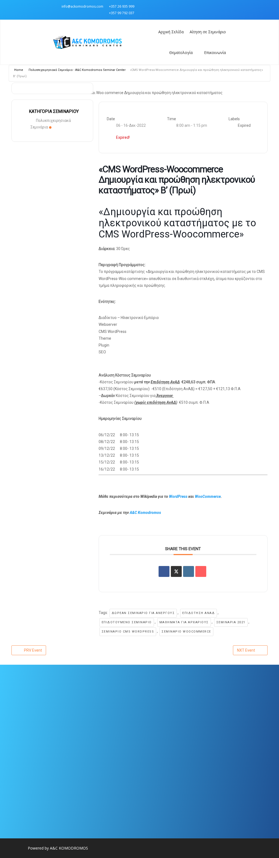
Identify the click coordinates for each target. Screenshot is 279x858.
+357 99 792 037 (121, 13)
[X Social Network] (176, 571)
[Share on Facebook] (164, 571)
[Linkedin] (188, 571)
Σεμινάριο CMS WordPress (128, 631)
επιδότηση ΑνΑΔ (198, 613)
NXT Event (246, 650)
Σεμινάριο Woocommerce (186, 631)
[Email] (200, 571)
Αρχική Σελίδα (171, 31)
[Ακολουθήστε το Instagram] (210, 6)
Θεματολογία (181, 52)
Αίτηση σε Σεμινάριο (208, 31)
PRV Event (33, 650)
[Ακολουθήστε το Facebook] (199, 6)
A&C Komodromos (145, 512)
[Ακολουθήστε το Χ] (221, 6)
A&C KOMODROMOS (69, 848)
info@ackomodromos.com (82, 6)
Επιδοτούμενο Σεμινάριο (127, 622)
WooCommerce (208, 496)
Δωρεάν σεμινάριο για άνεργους (143, 613)
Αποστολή (108, 792)
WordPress (178, 496)
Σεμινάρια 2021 (230, 622)
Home (18, 70)
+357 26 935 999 (121, 6)
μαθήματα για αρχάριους (184, 622)
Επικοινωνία (215, 52)
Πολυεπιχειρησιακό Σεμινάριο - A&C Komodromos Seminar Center (77, 70)
